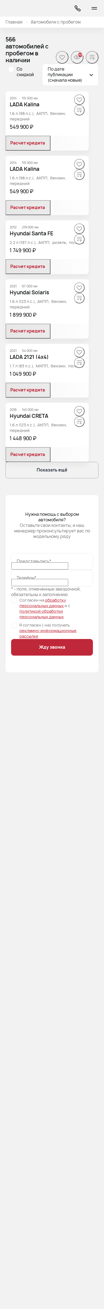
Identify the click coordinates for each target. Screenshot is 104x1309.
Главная (14, 22)
